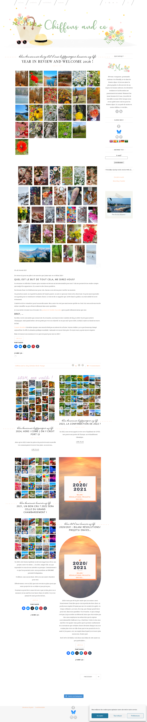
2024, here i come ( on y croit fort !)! (35, 433)
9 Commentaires (94, 366)
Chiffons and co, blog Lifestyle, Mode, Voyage (30, 366)
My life (92, 56)
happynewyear (68, 56)
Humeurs (82, 56)
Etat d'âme (53, 56)
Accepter (100, 716)
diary (43, 56)
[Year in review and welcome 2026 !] (57, 113)
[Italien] (119, 142)
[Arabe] (126, 142)
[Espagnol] (115, 142)
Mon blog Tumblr (119, 181)
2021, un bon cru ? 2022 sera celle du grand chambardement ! (35, 509)
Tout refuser (118, 716)
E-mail (119, 155)
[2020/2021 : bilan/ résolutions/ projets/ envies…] (80, 488)
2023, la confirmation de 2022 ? (80, 423)
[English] (111, 142)
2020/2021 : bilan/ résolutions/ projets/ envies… (80, 528)
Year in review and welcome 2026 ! (57, 61)
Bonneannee (32, 56)
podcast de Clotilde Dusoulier (51, 310)
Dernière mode (119, 177)
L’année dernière (20, 327)
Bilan (22, 56)
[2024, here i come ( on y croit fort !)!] (35, 399)
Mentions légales (27, 707)
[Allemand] (122, 142)
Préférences (135, 716)
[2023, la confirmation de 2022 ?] (80, 395)
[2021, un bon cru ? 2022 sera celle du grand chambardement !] (35, 478)
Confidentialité (40, 707)
